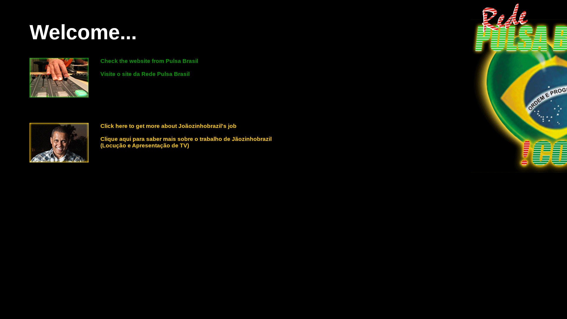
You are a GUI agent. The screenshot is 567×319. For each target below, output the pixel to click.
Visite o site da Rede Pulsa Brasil (145, 74)
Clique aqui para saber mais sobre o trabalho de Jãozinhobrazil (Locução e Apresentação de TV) (186, 142)
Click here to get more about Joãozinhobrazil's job (168, 126)
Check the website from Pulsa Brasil (149, 61)
